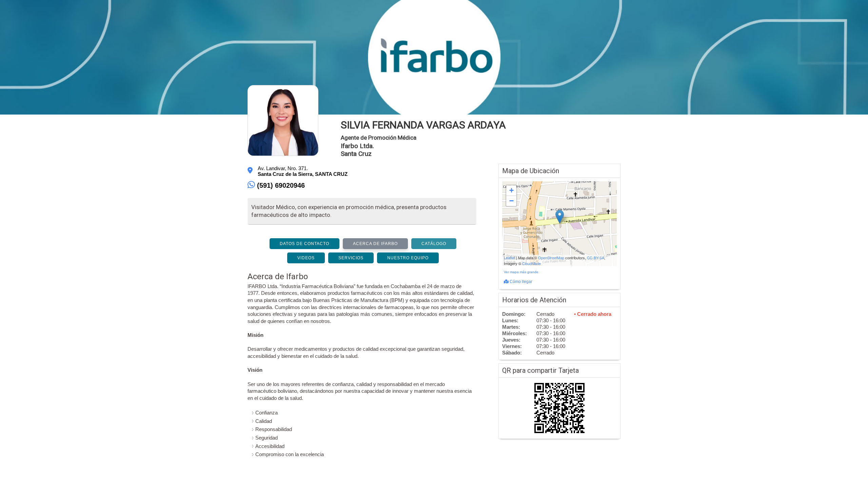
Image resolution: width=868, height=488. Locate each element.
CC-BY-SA (595, 257)
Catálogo (433, 243)
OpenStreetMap (551, 257)
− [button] (511, 201)
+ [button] (511, 190)
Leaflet (509, 257)
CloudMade (531, 263)
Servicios (350, 258)
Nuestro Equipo (408, 258)
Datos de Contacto (304, 243)
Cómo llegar (520, 281)
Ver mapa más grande (521, 272)
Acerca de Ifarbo (375, 243)
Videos (306, 258)
